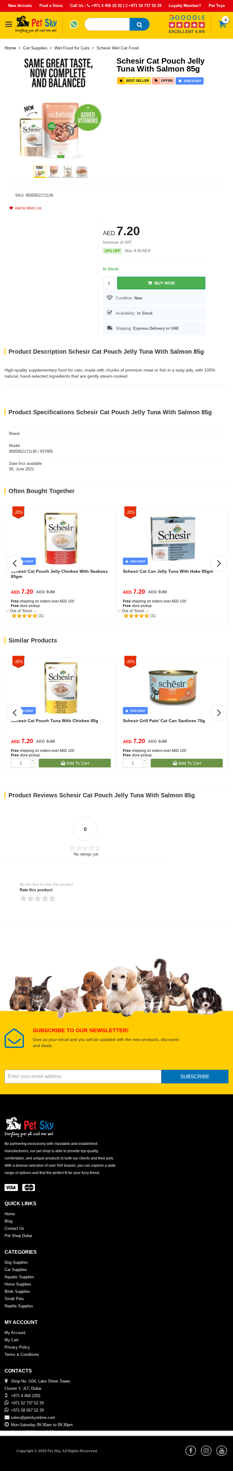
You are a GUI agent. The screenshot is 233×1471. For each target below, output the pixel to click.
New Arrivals (20, 5)
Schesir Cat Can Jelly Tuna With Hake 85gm (168, 571)
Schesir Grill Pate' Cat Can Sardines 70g (164, 720)
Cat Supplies (35, 47)
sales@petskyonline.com (33, 1417)
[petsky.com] (36, 24)
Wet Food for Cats (71, 47)
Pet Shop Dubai (18, 1235)
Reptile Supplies (19, 1306)
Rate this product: (36, 890)
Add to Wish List (27, 208)
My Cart (12, 1340)
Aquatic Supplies (19, 1277)
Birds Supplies (17, 1291)
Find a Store (50, 5)
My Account (15, 1332)
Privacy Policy (17, 1347)
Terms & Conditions (22, 1354)
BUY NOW (163, 283)
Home (10, 47)
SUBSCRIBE (194, 1076)
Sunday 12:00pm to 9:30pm (35, 1432)
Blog (8, 1221)
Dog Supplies (16, 1262)
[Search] (140, 24)
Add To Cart (77, 763)
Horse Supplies (18, 1284)
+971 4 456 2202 (25, 1395)
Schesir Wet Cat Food (117, 47)
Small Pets (14, 1298)
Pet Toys (217, 5)
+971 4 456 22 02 (106, 5)
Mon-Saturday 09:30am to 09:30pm (42, 1425)
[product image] (60, 108)
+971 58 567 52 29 (27, 1410)
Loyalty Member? (185, 5)
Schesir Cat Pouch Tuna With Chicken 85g (54, 720)
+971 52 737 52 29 (144, 5)
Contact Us (14, 1228)
